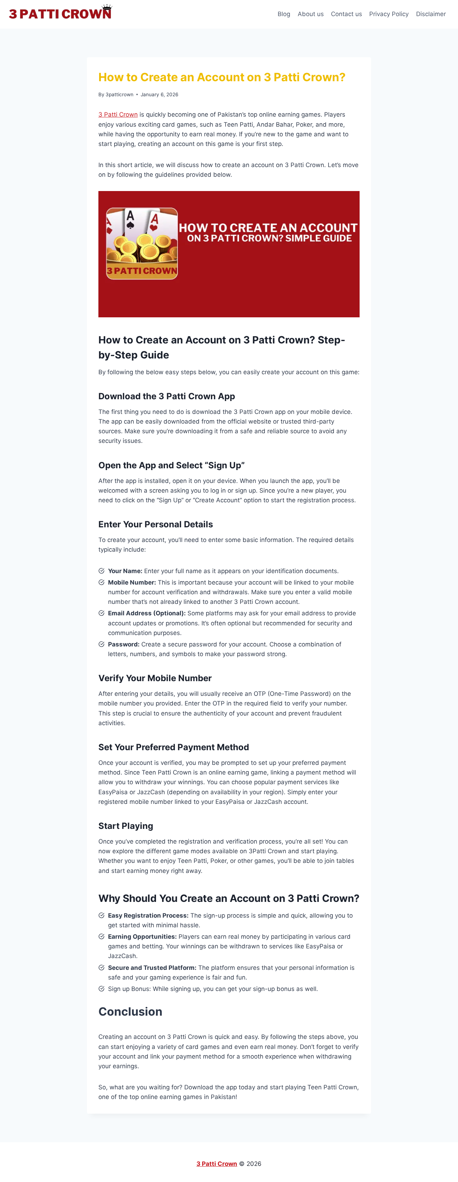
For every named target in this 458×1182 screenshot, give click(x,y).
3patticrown (119, 94)
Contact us (346, 14)
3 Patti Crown (118, 114)
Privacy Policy (389, 14)
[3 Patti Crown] (62, 14)
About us (311, 14)
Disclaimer (431, 14)
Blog (284, 14)
